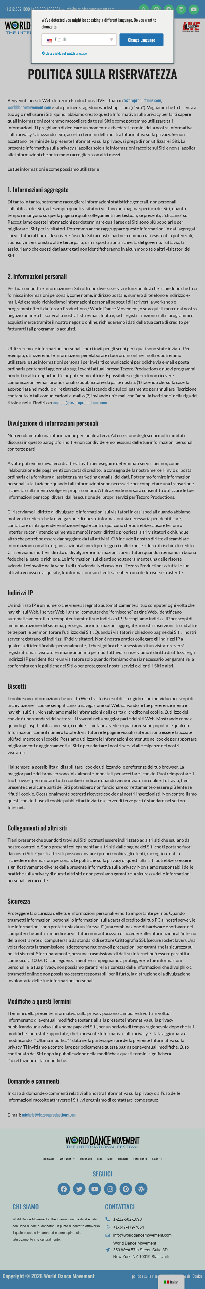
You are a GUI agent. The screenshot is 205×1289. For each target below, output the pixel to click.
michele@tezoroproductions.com (80, 402)
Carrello (157, 1159)
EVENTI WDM (65, 1159)
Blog (99, 1159)
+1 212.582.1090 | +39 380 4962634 (32, 9)
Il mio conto (140, 1159)
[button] (144, 9)
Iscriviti (123, 1159)
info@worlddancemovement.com (90, 9)
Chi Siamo (48, 1159)
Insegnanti (86, 1159)
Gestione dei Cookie (187, 1276)
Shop (110, 1159)
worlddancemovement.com (29, 107)
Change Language (141, 40)
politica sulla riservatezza (151, 1276)
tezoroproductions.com (142, 100)
